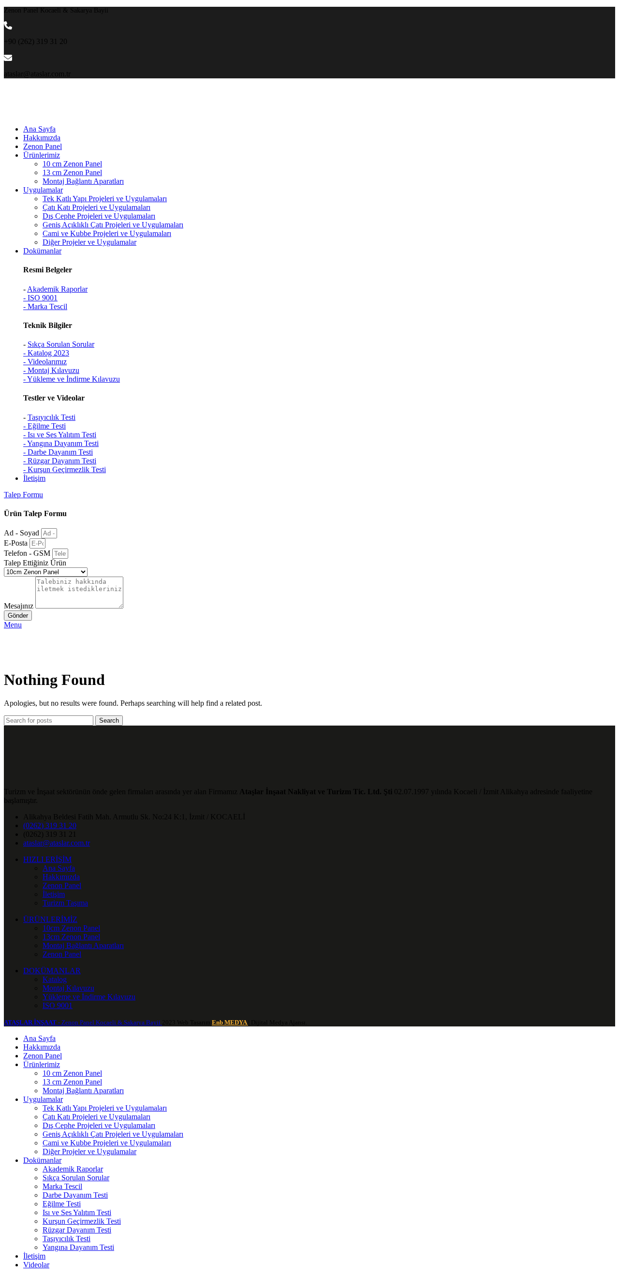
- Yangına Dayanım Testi (61, 443)
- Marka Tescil (45, 306)
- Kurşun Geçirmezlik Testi (64, 469)
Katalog (55, 979)
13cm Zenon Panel (71, 937)
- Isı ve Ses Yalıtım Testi (59, 435)
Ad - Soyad (22, 533)
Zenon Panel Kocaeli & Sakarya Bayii (83, 1022)
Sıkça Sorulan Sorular (61, 344)
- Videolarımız (45, 361)
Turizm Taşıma (65, 903)
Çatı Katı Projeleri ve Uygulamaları (96, 207)
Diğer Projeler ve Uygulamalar (89, 242)
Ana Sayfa (59, 868)
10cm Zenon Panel (71, 928)
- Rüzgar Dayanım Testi (59, 461)
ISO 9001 (58, 1005)
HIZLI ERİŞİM (47, 859)
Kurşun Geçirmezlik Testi (82, 1221)
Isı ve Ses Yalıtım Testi (77, 1212)
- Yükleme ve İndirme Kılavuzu (71, 379)
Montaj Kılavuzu (68, 988)
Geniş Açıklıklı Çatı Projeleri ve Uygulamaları (113, 225)
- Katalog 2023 (46, 353)
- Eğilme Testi (44, 426)
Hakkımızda (61, 877)
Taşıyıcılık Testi (51, 417)
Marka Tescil (62, 1186)
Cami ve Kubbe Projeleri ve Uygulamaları (107, 233)
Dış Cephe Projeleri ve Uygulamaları (99, 216)
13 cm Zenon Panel (72, 172)
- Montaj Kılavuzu (51, 370)
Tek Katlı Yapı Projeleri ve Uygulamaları (105, 198)
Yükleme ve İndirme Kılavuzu (89, 997)
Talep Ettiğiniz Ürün (35, 563)
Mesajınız (19, 606)
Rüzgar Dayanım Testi (77, 1230)
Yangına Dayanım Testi (78, 1247)
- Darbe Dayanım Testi (58, 452)
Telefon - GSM (28, 553)
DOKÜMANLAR (52, 970)
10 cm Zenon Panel (72, 164)
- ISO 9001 (40, 298)
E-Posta (16, 543)
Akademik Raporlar (57, 289)
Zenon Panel (62, 885)
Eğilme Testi (62, 1204)
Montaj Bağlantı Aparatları (83, 181)
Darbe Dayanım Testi (75, 1195)
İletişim (54, 894)
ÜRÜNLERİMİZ (50, 919)
